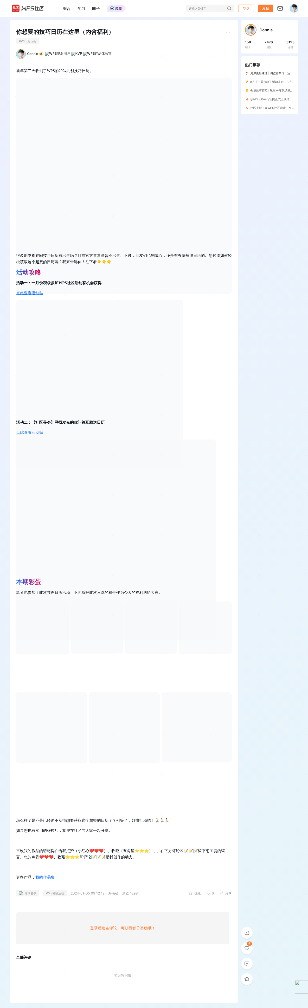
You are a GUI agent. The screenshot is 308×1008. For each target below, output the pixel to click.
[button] (265, 8)
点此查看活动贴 (29, 293)
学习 (81, 8)
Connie (32, 54)
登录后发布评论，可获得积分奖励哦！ (122, 928)
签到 (246, 8)
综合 (67, 8)
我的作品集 (45, 877)
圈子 (96, 8)
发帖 (265, 8)
